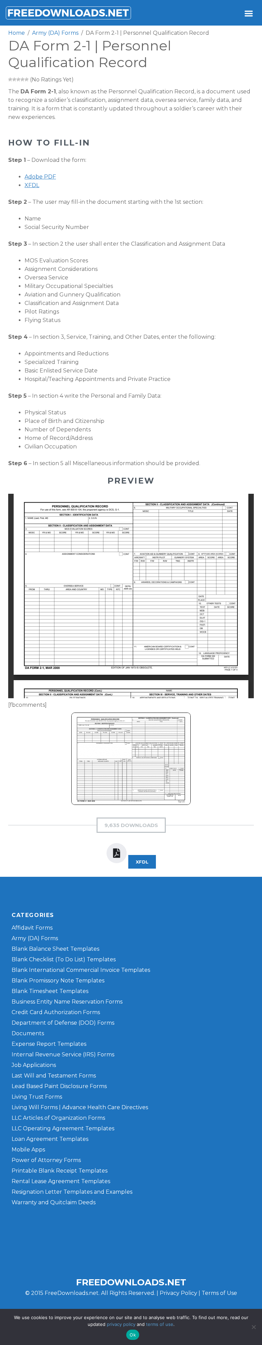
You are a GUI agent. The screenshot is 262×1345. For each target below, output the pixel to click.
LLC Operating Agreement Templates (63, 1128)
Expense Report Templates (49, 1044)
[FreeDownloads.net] (68, 12)
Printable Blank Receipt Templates (59, 1170)
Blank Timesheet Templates (50, 991)
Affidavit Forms (32, 927)
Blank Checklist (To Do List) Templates (64, 959)
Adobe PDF (40, 176)
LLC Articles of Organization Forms (58, 1118)
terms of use (159, 1324)
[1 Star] (10, 79)
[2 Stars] (14, 79)
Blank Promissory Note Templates (58, 980)
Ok (133, 1335)
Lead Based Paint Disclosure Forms (59, 1086)
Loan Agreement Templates (50, 1139)
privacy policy (121, 1324)
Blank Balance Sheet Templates (55, 949)
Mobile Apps (28, 1149)
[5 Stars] (27, 79)
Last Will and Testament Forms (54, 1075)
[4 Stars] (22, 79)
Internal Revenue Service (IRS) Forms (63, 1054)
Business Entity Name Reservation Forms (67, 1001)
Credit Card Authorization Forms (56, 1012)
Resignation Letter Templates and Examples (72, 1192)
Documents (28, 1033)
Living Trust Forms (37, 1097)
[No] (253, 1327)
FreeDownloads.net (131, 1282)
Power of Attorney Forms (46, 1160)
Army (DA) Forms (35, 938)
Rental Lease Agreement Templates (61, 1181)
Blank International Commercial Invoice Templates (81, 970)
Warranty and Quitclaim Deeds (54, 1202)
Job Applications (34, 1065)
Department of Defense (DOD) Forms (63, 1023)
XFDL (32, 185)
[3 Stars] (18, 79)
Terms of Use (219, 1293)
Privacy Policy (178, 1293)
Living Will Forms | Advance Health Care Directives (80, 1107)
